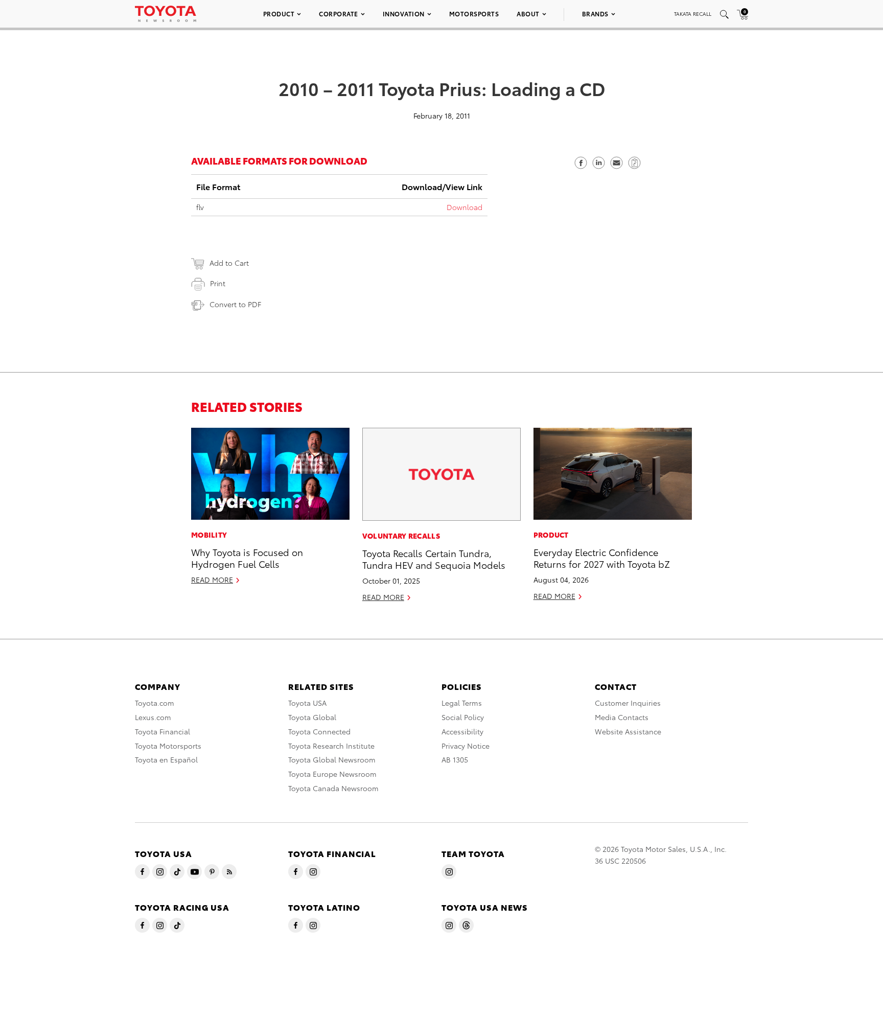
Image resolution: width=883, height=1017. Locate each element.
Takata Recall (692, 13)
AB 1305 (455, 759)
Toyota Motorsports (168, 746)
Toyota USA (307, 703)
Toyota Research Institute (331, 746)
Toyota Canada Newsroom (333, 788)
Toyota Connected (319, 731)
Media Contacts (621, 717)
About (528, 13)
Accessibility (462, 731)
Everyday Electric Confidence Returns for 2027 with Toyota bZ (601, 557)
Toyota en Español (166, 759)
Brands (595, 13)
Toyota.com (154, 703)
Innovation (404, 13)
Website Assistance (628, 731)
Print (217, 283)
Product (279, 13)
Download (464, 207)
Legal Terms (462, 703)
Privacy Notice (466, 746)
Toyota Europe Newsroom (332, 774)
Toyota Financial (162, 731)
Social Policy (463, 717)
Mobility (209, 534)
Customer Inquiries (628, 703)
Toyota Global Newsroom (332, 759)
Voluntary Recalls (401, 535)
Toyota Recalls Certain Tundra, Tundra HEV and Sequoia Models (433, 558)
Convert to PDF (235, 304)
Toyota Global (312, 717)
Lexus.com (153, 717)
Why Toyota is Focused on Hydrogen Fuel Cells (247, 557)
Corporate (338, 13)
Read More (212, 579)
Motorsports (474, 13)
